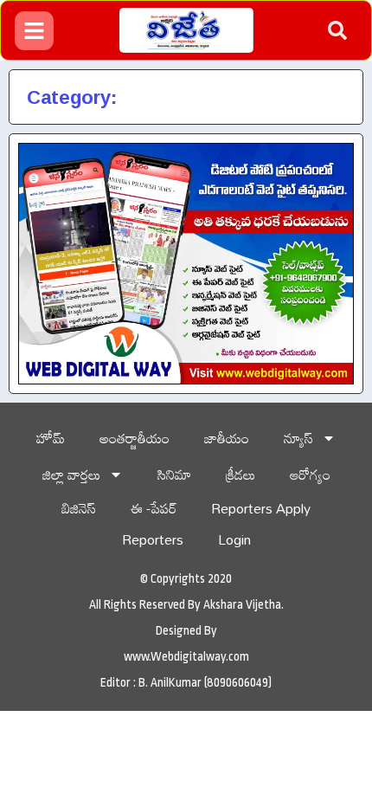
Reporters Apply (261, 508)
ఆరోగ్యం (310, 474)
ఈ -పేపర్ (153, 508)
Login (234, 539)
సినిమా (174, 474)
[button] (337, 30)
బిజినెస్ (78, 508)
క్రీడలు (240, 474)
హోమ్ (50, 438)
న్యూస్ (298, 438)
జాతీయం (226, 438)
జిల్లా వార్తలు (71, 474)
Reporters (152, 539)
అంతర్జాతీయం (134, 438)
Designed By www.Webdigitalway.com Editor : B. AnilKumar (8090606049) (186, 656)
